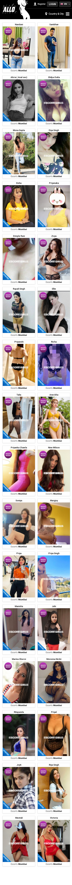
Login (52, 4)
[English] (61, 4)
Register (41, 4)
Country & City (56, 13)
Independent (8, 31)
